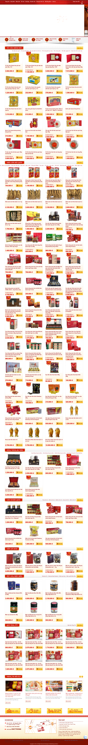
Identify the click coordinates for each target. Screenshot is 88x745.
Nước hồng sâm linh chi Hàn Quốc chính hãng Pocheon (74, 245)
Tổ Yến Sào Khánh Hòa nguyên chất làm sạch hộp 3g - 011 (32, 87)
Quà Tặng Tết (12, 625)
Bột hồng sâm (63, 165)
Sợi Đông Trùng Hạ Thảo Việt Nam (74, 453)
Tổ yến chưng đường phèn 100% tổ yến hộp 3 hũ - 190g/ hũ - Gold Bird (53, 109)
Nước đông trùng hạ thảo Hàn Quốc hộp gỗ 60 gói (32, 490)
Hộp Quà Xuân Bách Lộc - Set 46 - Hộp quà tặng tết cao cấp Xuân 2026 (54, 664)
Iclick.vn (56, 743)
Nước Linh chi (59, 500)
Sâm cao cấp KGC (6, 165)
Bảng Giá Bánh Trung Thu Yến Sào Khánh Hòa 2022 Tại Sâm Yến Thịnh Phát (13, 695)
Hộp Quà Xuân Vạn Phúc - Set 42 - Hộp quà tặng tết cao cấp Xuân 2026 (74, 642)
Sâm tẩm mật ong (15, 165)
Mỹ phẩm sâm (71, 165)
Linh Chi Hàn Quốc (52, 39)
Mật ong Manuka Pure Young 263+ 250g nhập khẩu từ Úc (53, 615)
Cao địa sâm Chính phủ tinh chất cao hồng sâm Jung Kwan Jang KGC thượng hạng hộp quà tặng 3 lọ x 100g (74, 290)
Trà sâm (46, 165)
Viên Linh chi (51, 500)
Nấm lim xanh (78, 39)
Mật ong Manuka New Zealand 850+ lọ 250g (13, 593)
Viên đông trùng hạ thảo (48, 453)
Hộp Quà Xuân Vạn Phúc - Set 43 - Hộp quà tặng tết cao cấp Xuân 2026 (13, 664)
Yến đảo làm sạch (16, 50)
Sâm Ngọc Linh (65, 39)
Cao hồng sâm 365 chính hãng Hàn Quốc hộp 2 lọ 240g (33, 245)
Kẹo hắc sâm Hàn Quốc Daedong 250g (33, 397)
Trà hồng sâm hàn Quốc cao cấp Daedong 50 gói (13, 375)
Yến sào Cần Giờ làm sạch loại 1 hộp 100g (53, 131)
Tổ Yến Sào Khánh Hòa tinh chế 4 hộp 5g (13, 109)
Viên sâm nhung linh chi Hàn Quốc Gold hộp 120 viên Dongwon (33, 418)
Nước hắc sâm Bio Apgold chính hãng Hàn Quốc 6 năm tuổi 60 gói (53, 288)
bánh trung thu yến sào (18, 740)
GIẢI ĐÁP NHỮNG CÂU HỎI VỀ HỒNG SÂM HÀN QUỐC (53, 694)
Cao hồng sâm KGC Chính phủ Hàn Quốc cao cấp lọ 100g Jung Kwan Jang (13, 333)
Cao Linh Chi (66, 500)
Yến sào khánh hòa (45, 740)
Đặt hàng (20, 70)
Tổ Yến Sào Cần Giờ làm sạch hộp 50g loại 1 (74, 131)
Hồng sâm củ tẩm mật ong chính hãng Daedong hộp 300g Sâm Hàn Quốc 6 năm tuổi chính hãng (33, 225)
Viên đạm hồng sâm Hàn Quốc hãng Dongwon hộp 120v (52, 418)
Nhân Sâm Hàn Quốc (25, 39)
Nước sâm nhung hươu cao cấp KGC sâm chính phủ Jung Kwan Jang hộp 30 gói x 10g (13, 311)
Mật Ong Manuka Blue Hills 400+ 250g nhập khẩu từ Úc (53, 593)
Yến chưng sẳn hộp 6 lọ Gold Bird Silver (33, 109)
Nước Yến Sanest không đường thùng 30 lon (13, 131)
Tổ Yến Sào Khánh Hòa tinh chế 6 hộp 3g (74, 87)
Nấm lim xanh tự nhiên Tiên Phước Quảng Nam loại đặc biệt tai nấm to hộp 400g (13, 567)
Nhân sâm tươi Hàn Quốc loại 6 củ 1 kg (53, 202)
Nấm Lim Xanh (12, 549)
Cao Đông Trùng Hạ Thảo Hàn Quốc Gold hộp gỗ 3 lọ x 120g (12, 467)
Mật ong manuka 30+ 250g (11, 614)
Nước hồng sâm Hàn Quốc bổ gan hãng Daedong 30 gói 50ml (53, 245)
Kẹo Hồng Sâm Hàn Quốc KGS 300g (73, 375)
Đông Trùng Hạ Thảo (39, 39)
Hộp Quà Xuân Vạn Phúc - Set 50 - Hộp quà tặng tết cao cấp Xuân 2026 (13, 642)
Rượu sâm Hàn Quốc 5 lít (11, 439)
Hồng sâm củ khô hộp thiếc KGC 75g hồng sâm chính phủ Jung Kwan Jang (73, 181)
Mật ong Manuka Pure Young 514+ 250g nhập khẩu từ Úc (33, 615)
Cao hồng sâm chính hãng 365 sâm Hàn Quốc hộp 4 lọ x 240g (33, 332)
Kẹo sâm (52, 165)
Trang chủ (7, 1)
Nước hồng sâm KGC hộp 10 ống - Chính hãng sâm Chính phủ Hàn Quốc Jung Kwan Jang (53, 333)
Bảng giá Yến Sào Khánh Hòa (71, 740)
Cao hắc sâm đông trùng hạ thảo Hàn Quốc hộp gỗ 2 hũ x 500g (53, 224)
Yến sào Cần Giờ (25, 50)
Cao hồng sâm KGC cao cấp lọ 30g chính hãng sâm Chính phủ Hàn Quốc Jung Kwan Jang (13, 354)
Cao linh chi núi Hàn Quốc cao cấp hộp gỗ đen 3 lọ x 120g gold (13, 517)
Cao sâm (42, 165)
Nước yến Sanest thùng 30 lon (73, 109)
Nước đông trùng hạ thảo (60, 453)
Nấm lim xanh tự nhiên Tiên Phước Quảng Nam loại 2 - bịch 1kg (74, 566)
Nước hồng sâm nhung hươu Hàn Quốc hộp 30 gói (33, 310)
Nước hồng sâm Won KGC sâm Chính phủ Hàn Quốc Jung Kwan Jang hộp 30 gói (73, 354)
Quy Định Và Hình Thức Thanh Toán (67, 724)
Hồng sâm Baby (34, 165)
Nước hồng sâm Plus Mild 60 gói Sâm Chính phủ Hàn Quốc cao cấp (53, 353)
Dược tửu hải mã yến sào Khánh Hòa (33, 131)
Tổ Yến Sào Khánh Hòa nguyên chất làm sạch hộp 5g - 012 (52, 87)
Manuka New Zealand (53, 576)
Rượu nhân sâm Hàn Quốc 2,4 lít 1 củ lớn (74, 418)
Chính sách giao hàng (64, 726)
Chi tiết (8, 702)
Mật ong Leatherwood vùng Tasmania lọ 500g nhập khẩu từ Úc (74, 593)
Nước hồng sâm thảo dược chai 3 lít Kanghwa (74, 310)
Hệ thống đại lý (48, 1)
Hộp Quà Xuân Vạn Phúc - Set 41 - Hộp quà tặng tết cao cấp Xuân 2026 (54, 642)
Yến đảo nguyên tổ (66, 50)
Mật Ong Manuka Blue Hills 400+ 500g (33, 593)
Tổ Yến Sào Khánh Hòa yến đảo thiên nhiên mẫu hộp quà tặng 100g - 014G (74, 67)
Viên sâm (57, 165)
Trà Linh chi (45, 500)
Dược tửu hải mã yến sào (76, 50)
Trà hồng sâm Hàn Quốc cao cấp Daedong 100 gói (33, 375)
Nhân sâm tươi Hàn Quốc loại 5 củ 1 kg (33, 202)
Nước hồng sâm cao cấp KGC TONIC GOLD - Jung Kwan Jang (13, 288)
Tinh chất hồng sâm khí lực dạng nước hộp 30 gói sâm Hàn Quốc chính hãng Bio (13, 268)
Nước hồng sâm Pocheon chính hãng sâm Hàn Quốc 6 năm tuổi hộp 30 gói (74, 225)
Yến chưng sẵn (57, 50)
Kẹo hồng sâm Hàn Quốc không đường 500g (13, 397)
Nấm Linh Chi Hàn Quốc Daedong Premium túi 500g (33, 539)
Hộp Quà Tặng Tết (72, 625)
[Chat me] (86, 737)
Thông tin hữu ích (40, 1)
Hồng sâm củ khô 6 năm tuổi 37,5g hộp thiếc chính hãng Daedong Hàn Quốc (13, 181)
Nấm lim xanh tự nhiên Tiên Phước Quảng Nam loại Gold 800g (33, 566)
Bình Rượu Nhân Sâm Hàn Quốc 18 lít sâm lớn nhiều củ (53, 440)
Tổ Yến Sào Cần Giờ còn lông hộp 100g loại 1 (53, 152)
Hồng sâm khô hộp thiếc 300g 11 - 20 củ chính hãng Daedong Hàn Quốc (53, 181)
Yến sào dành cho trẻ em (35, 50)
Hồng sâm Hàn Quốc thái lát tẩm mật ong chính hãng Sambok (13, 418)
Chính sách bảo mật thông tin (65, 729)
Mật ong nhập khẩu (14, 576)
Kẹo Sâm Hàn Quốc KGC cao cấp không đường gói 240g (74, 397)
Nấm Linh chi (73, 500)
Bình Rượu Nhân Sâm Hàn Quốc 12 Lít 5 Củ (33, 440)
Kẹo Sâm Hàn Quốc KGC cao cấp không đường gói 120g (53, 397)
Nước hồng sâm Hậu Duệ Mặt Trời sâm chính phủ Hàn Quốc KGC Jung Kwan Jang (53, 268)
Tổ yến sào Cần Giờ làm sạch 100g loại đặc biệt (13, 152)
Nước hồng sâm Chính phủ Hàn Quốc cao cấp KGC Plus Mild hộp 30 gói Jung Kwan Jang (33, 354)
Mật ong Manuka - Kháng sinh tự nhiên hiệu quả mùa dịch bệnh (74, 694)
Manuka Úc (44, 576)
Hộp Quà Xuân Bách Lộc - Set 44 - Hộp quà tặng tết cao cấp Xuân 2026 (34, 664)
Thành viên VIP (76, 1)
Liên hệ (53, 1)
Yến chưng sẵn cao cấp (47, 50)
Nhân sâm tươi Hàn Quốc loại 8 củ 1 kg (74, 202)
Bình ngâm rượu (78, 165)
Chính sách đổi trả (63, 727)
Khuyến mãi (32, 1)
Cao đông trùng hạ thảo (36, 453)
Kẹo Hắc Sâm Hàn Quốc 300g (52, 374)
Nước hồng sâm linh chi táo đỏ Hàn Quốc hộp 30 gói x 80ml (33, 267)
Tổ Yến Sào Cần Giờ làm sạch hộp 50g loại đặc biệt (33, 152)
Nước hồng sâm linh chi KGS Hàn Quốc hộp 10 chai (33, 288)
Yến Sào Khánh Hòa (12, 39)
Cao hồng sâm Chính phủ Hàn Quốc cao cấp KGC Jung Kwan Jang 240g (52, 311)
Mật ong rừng (62, 576)
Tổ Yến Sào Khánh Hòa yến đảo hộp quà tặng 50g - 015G (53, 66)
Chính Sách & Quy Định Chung (66, 722)
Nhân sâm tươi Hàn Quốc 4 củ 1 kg (13, 201)
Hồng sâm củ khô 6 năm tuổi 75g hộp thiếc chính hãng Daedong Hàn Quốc (33, 181)
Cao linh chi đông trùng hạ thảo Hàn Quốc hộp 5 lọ (53, 468)
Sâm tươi (22, 165)
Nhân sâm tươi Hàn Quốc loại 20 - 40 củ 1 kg (13, 224)
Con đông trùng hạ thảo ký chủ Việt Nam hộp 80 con (13, 490)
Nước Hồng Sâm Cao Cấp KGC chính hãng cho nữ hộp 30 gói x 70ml (73, 333)
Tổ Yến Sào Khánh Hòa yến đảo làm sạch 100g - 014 (34, 66)
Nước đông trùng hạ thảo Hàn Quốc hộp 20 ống (73, 468)
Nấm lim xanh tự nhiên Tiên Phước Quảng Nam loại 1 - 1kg (53, 566)
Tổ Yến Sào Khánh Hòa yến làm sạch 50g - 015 (12, 66)
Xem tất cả (79, 48)
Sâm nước (28, 165)
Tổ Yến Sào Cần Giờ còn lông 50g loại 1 (74, 152)
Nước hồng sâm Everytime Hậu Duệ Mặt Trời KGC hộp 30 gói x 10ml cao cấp (73, 268)
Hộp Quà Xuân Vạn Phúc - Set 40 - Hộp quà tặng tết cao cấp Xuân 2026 (34, 642)
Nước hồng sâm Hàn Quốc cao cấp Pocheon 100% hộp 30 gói (13, 245)
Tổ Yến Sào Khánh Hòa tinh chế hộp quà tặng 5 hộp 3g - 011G (12, 87)
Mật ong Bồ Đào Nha (71, 576)
